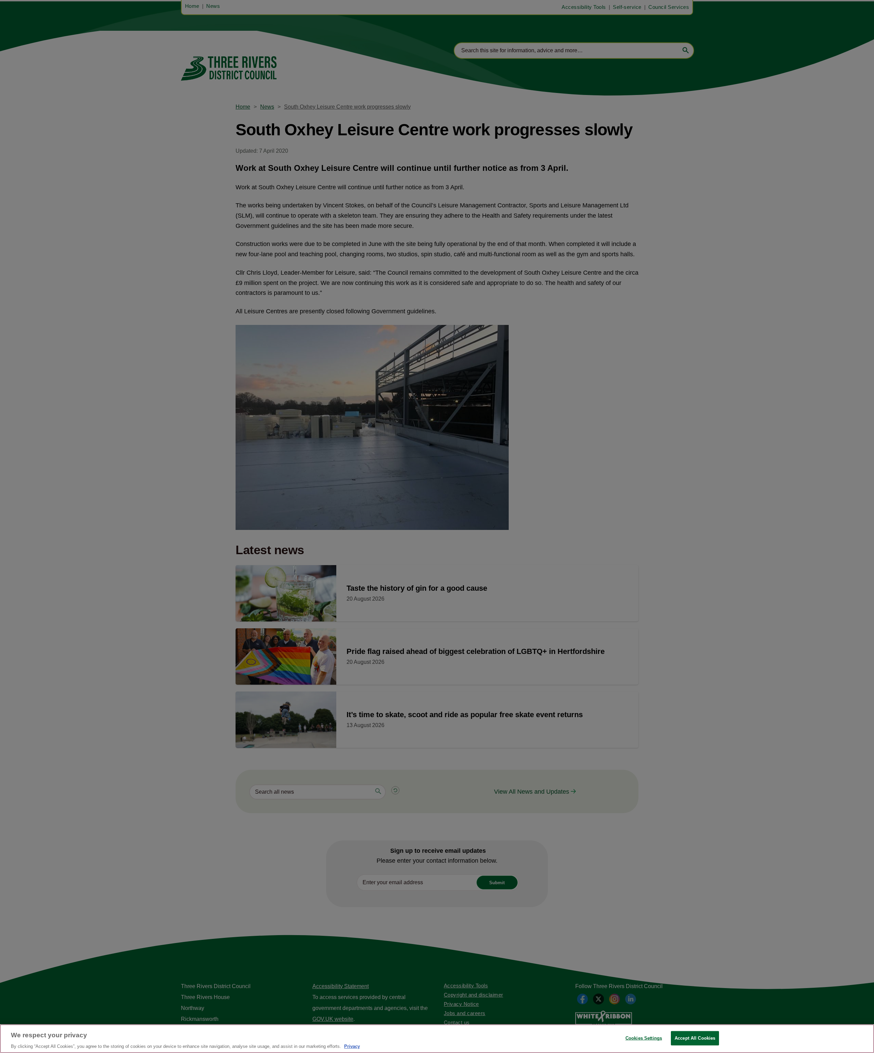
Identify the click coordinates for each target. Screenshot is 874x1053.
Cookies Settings (643, 1037)
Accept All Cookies (695, 1037)
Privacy (352, 1046)
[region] (437, 1038)
